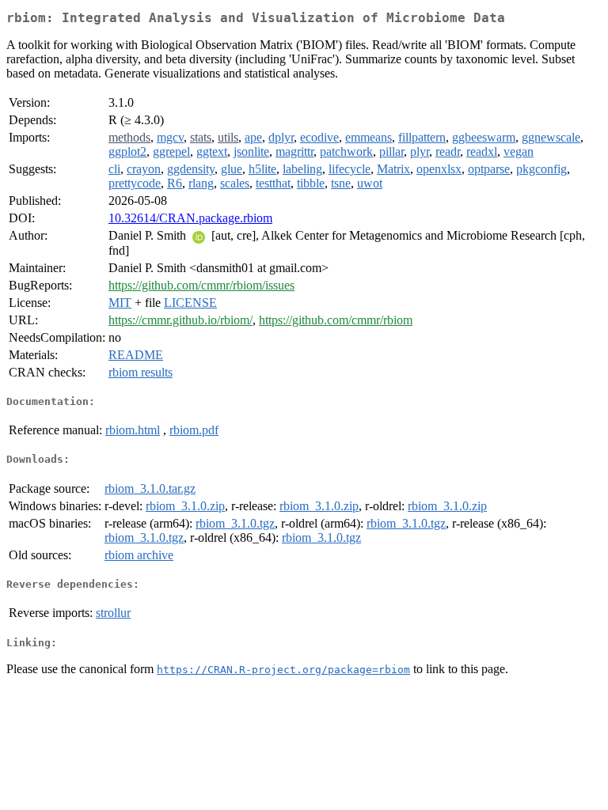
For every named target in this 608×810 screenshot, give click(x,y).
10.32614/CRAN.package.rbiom (190, 218)
